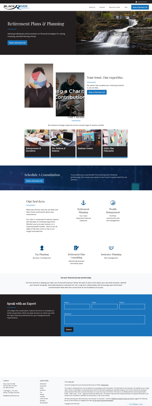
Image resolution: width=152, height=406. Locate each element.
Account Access (142, 2)
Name (66, 302)
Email (94, 302)
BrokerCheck (104, 385)
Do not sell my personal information (103, 400)
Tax (41, 392)
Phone (121, 302)
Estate (42, 388)
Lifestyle (42, 396)
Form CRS (71, 382)
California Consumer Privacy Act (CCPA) (122, 398)
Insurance (42, 390)
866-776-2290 (13, 386)
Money (42, 394)
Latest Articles (44, 398)
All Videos (42, 401)
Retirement (43, 384)
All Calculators (44, 403)
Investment (43, 386)
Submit (69, 329)
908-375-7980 (11, 384)
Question (67, 314)
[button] (92, 7)
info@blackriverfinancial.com (11, 396)
